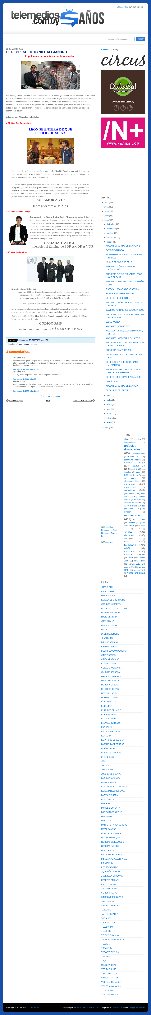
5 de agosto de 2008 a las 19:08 (26, 370)
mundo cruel (139, 519)
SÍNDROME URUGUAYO (112, 897)
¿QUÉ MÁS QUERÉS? (111, 872)
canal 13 (139, 465)
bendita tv (132, 456)
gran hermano (130, 493)
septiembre (112, 237)
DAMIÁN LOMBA (108, 595)
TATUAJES (106, 918)
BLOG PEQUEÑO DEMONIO (114, 651)
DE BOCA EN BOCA (110, 685)
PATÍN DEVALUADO (115, 250)
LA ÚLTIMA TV (107, 799)
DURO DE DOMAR (109, 697)
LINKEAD (105, 804)
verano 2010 (134, 564)
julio (109, 396)
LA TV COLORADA (109, 795)
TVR (131, 558)
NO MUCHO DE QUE (110, 838)
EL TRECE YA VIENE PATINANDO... (122, 294)
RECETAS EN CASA (110, 880)
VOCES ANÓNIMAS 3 (110, 986)
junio (109, 400)
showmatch (130, 535)
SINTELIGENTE (108, 901)
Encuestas (77, 40)
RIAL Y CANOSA (108, 884)
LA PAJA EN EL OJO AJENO (114, 787)
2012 (106, 202)
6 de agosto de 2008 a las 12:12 (26, 379)
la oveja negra (130, 506)
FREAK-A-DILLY (108, 591)
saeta (128, 532)
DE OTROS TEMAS (110, 689)
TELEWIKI (105, 944)
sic (125, 539)
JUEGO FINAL (107, 587)
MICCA (104, 630)
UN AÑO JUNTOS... (114, 381)
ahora (126, 439)
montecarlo (132, 515)
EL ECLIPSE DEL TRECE (117, 390)
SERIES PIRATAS (109, 893)
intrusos (137, 500)
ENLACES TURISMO (110, 723)
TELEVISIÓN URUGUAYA (112, 939)
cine (138, 472)
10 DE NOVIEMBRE (110, 634)
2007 (106, 428)
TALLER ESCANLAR (110, 914)
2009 (106, 216)
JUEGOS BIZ (107, 770)
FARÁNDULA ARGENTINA (112, 744)
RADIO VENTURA (109, 617)
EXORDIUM (106, 727)
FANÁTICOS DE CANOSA (112, 740)
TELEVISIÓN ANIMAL (110, 935)
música (132, 523)
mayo (109, 405)
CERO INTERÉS (108, 647)
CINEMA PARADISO (110, 659)
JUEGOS (105, 765)
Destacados (18, 40)
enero (109, 422)
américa (137, 439)
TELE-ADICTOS (108, 923)
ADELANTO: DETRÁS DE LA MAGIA (122, 386)
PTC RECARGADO (109, 867)
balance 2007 (139, 454)
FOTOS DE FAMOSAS (111, 753)
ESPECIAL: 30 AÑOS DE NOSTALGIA (122, 289)
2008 (106, 220)
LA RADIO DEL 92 (109, 625)
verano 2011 (129, 567)
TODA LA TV (106, 948)
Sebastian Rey (79, 1007)
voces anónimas (136, 573)
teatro (127, 541)
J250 (103, 761)
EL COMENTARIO (109, 702)
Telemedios (95, 40)
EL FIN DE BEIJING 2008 (117, 298)
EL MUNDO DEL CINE (111, 710)
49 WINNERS (107, 638)
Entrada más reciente (82, 400)
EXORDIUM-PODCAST (111, 731)
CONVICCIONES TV (110, 663)
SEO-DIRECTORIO (109, 888)
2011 (106, 207)
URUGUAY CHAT (108, 965)
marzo (110, 413)
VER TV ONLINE (108, 969)
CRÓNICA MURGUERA (111, 604)
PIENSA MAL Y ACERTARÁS (114, 859)
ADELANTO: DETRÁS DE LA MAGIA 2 (123, 246)
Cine (64, 40)
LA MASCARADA (108, 782)
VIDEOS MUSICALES (110, 973)
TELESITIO (106, 931)
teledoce (33, 344)
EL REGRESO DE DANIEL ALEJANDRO (123, 377)
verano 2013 (139, 570)
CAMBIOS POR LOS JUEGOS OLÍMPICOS (125, 310)
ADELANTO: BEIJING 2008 (118, 326)
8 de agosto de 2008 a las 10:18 (26, 391)
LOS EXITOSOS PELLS (111, 812)
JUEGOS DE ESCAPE (111, 774)
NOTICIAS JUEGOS (110, 846)
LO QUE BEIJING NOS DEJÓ (119, 262)
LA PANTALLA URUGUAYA (113, 791)
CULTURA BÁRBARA (110, 672)
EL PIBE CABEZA (109, 714)
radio (132, 525)
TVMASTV (106, 956)
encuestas (129, 484)
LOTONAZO (106, 816)
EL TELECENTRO (109, 719)
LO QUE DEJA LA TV (110, 808)
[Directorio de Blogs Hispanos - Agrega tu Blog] (111, 536)
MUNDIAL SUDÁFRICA (111, 833)
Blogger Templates (137, 1007)
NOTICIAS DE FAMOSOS (112, 842)
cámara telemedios (132, 460)
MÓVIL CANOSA (108, 829)
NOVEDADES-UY (109, 850)
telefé (127, 548)
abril (109, 409)
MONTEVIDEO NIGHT (111, 613)
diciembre (111, 224)
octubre (110, 233)
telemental (129, 554)
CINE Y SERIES (108, 655)
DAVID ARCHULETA (110, 680)
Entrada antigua (16, 400)
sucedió (138, 539)
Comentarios (106, 50)
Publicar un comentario (50, 396)
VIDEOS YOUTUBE (110, 978)
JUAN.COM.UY (108, 621)
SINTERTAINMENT (109, 906)
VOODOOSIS (107, 990)
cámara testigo (22, 344)
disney (135, 475)
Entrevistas (44, 40)
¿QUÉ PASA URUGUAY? (112, 876)
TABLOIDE (106, 910)
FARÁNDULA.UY (108, 748)
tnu (143, 555)
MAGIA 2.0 (106, 821)
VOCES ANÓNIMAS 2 (110, 982)
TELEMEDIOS (32, 1007)
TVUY (103, 961)
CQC (126, 475)
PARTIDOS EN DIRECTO (112, 855)
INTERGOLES (107, 757)
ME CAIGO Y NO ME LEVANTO (115, 608)
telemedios (130, 551)
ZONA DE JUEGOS (109, 995)
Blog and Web (119, 1007)
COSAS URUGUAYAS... (111, 668)
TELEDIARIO (107, 927)
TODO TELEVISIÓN (110, 952)
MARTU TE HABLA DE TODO (114, 825)
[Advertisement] (123, 170)
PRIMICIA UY (107, 863)
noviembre (111, 229)
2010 (106, 211)
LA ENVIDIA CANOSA (110, 778)
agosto (110, 242)
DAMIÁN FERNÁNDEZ (111, 676)
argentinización (130, 442)
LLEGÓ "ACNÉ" (113, 322)
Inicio (48, 400)
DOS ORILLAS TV (109, 693)
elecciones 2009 (131, 481)
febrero (110, 418)
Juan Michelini (94, 1007)
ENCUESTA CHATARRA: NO (118, 350)
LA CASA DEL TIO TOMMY (113, 600)
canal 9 (133, 469)
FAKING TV (106, 736)
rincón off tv (138, 529)
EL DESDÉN (106, 706)
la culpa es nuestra (132, 503)
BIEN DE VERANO (109, 642)
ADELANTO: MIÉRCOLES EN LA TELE (123, 338)
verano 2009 (139, 561)
